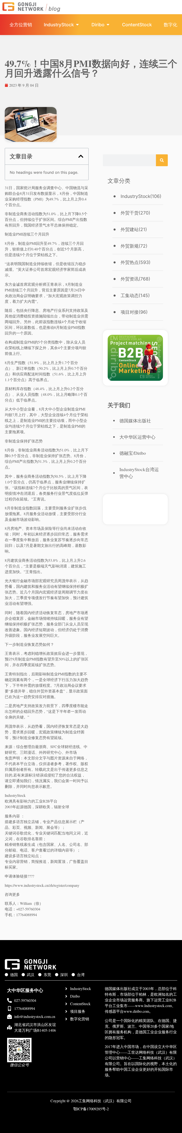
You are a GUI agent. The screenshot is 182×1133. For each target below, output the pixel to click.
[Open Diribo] (108, 24)
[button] (81, 156)
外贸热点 (130, 262)
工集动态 (130, 295)
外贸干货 (130, 213)
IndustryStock (135, 196)
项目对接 (130, 312)
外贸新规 (130, 246)
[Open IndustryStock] (77, 24)
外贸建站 (130, 229)
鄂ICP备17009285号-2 (91, 1108)
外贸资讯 (130, 279)
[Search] (162, 160)
